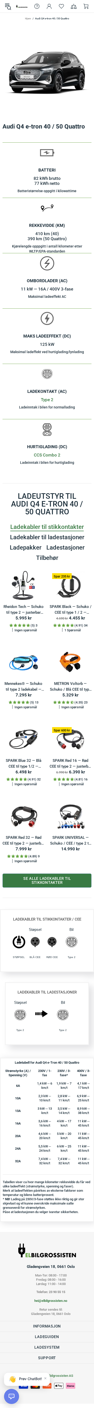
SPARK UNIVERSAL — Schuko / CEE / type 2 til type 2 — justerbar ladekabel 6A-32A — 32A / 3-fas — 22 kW (70, 840)
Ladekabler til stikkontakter (47, 526)
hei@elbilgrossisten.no (50, 1301)
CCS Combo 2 (47, 455)
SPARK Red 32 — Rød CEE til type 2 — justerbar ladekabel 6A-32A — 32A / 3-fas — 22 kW (23, 840)
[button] (11, 1396)
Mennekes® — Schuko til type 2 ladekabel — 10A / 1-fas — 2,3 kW (23, 686)
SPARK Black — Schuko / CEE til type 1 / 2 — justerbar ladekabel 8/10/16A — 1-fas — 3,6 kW (70, 609)
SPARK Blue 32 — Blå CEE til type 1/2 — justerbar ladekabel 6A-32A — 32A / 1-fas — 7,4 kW (23, 763)
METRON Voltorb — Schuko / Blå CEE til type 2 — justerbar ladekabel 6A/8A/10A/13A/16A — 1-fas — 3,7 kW (70, 686)
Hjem (28, 18)
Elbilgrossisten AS (22, 6)
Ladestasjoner (65, 547)
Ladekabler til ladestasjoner (47, 537)
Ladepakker (25, 547)
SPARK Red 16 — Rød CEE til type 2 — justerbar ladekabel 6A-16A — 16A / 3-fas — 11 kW (70, 763)
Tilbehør (47, 557)
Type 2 (47, 399)
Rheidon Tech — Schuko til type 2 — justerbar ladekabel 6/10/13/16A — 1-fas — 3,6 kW (24, 609)
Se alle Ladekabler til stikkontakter (47, 880)
